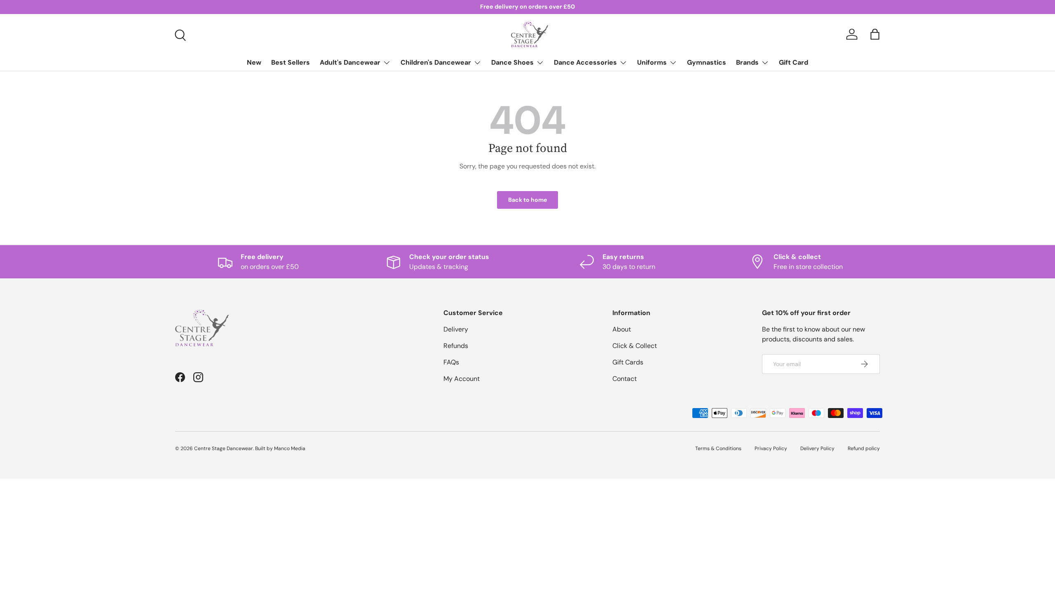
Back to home (527, 199)
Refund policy (864, 448)
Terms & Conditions (718, 448)
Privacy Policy (771, 448)
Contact (624, 378)
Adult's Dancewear (350, 62)
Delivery (455, 329)
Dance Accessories (585, 62)
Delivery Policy (817, 448)
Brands (747, 62)
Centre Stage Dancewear (223, 448)
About (621, 329)
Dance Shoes (512, 62)
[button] (875, 34)
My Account (461, 378)
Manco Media (289, 448)
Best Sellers (290, 62)
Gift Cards (627, 362)
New (254, 62)
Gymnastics (706, 62)
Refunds (455, 345)
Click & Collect (634, 345)
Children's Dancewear (436, 62)
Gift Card (793, 62)
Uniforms (652, 62)
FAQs (451, 362)
